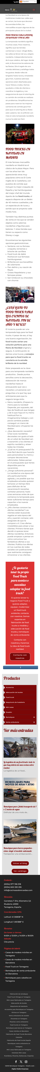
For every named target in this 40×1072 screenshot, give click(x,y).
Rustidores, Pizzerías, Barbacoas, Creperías (19, 1056)
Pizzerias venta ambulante (19, 1022)
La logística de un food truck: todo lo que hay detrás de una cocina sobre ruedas (19, 765)
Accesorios (9, 687)
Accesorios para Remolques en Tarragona (19, 1009)
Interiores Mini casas (19, 1053)
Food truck (9, 697)
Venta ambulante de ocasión (19, 1015)
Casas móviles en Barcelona (19, 1031)
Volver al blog (20, 863)
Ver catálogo (20, 871)
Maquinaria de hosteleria (14, 702)
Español (25, 1)
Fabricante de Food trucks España (19, 1040)
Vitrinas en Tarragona (18, 1012)
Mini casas (9, 707)
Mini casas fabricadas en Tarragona (19, 1000)
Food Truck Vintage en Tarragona (18, 997)
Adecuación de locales (13, 692)
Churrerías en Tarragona (19, 1018)
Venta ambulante (19, 722)
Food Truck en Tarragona (17, 967)
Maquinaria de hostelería (18, 1006)
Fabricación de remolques (19, 994)
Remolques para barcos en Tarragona (19, 1028)
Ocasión (8, 712)
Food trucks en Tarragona (19, 1025)
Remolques (19, 717)
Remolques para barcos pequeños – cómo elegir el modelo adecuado (18, 849)
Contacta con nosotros (20, 656)
